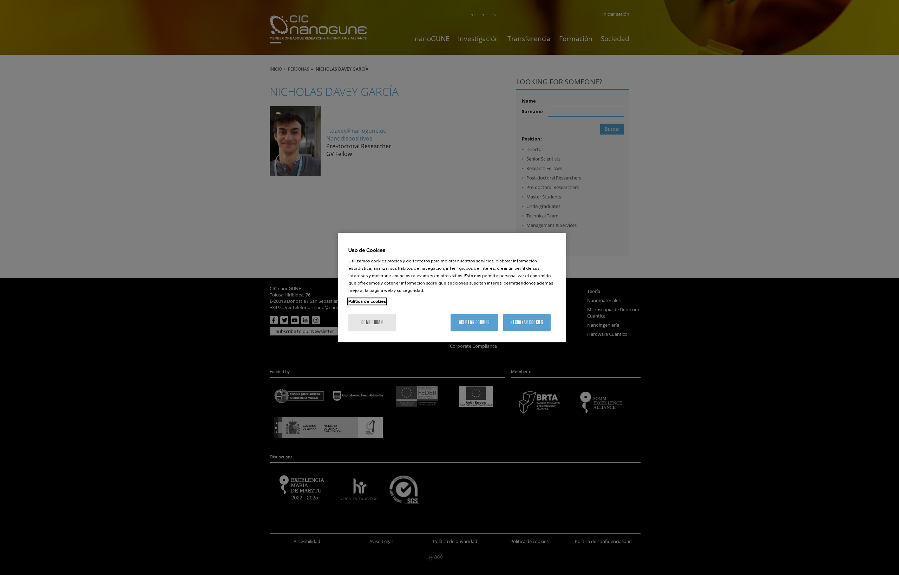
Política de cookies (367, 301)
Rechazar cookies (527, 322)
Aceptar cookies (474, 322)
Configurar (372, 322)
